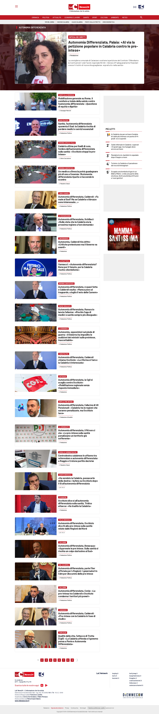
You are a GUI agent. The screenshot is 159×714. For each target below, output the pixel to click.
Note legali (83, 708)
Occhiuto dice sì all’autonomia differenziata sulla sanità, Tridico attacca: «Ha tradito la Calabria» (75, 503)
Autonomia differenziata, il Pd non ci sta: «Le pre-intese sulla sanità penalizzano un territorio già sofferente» (76, 434)
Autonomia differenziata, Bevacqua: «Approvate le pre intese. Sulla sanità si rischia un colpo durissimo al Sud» (78, 548)
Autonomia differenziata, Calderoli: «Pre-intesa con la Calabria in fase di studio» (76, 616)
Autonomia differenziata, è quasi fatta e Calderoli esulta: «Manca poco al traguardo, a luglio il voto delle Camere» (78, 289)
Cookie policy (74, 708)
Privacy (67, 708)
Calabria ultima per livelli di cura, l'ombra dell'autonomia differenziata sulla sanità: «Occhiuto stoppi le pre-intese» (77, 150)
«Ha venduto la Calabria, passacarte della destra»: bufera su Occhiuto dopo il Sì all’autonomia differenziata (78, 481)
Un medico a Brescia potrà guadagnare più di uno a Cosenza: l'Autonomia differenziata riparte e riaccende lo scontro (78, 175)
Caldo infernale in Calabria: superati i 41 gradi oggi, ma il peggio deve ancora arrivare (125, 147)
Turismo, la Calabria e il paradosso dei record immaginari (124, 164)
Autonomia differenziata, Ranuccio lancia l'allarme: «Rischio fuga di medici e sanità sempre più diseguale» (77, 312)
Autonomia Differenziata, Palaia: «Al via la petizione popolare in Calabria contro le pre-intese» (103, 46)
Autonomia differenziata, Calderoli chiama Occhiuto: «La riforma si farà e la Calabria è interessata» (77, 360)
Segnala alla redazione (57, 708)
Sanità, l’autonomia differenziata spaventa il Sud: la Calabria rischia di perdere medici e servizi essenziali (76, 126)
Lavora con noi (110, 708)
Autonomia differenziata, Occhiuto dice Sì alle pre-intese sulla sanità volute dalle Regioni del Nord (76, 526)
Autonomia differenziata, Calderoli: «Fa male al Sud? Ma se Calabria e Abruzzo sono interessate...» (78, 199)
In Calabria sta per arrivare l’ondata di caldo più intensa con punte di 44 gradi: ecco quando (124, 136)
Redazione (46, 708)
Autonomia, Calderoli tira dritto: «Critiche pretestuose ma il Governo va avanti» (77, 244)
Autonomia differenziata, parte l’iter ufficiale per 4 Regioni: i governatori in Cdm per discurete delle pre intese (77, 571)
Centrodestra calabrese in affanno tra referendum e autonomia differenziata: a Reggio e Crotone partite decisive (78, 458)
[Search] (141, 17)
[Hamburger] (16, 6)
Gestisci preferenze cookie (96, 708)
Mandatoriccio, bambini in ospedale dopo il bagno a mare (125, 156)
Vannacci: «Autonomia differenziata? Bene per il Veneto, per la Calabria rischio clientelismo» (77, 267)
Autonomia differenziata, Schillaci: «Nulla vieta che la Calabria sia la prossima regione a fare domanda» (76, 222)
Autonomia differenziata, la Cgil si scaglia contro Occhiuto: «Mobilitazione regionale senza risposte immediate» (75, 383)
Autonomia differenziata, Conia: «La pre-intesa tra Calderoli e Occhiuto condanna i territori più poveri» (76, 593)
